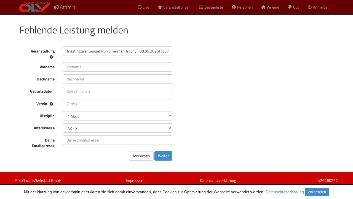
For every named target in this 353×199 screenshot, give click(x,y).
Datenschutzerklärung (285, 192)
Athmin (67, 7)
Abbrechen (141, 156)
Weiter (163, 156)
